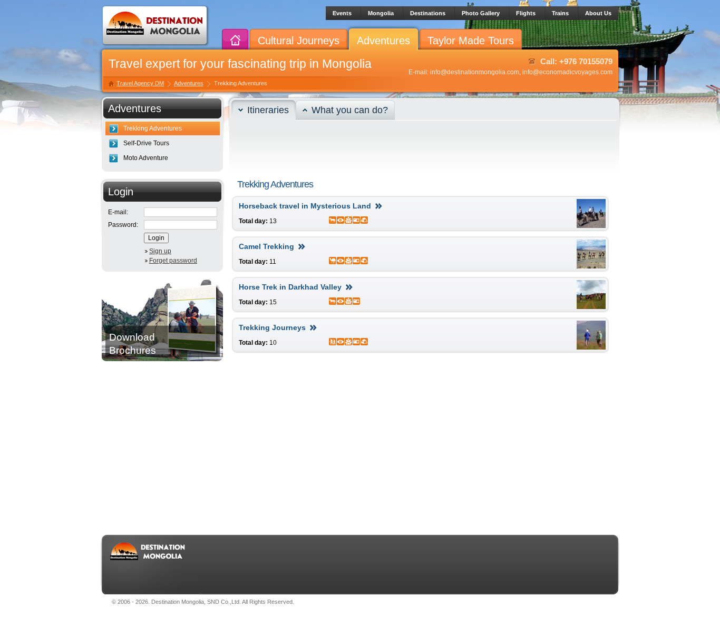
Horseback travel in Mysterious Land (305, 206)
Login (156, 238)
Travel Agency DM (140, 83)
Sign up (160, 251)
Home (235, 41)
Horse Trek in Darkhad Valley (290, 287)
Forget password (173, 260)
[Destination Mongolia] (155, 45)
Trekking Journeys (272, 327)
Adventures (188, 83)
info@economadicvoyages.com (567, 72)
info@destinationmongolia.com (474, 72)
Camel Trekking (266, 246)
